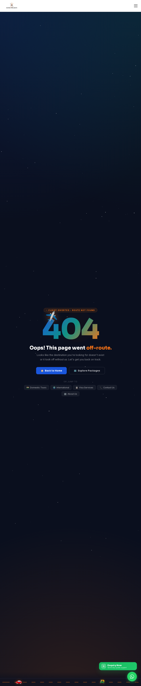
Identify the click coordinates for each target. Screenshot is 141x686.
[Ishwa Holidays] (11, 6)
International (61, 387)
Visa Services (84, 387)
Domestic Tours (36, 387)
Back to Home (51, 370)
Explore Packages (87, 370)
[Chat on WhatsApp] (132, 677)
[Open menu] (136, 5)
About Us (70, 394)
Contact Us (107, 387)
